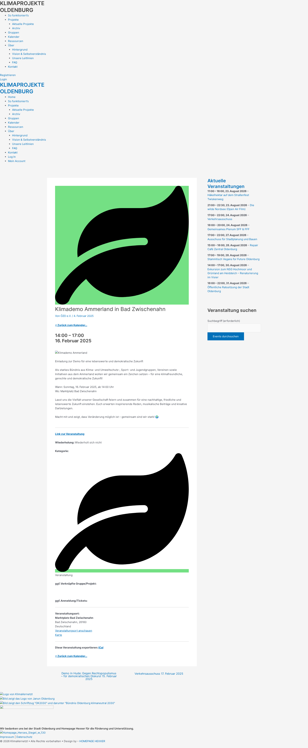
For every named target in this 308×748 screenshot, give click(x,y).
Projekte (13, 19)
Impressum (7, 737)
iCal (100, 647)
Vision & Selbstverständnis (29, 54)
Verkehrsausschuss (159, 673)
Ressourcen (15, 41)
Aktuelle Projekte (23, 24)
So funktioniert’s (18, 15)
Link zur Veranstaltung (69, 434)
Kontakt (12, 66)
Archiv (16, 28)
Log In (12, 156)
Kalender (13, 36)
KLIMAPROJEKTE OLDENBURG (22, 6)
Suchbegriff (223, 321)
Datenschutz (24, 737)
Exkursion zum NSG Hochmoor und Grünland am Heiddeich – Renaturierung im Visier (232, 273)
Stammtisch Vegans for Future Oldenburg (233, 259)
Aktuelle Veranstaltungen (226, 183)
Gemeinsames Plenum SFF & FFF (228, 229)
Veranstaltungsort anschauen (73, 630)
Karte (58, 635)
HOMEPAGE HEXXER (92, 741)
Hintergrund (19, 49)
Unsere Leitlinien (23, 58)
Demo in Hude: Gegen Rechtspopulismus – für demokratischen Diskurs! (89, 676)
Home (12, 97)
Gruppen (13, 32)
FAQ (14, 62)
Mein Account (16, 161)
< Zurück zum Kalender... (71, 325)
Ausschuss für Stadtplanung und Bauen (232, 239)
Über (11, 45)
